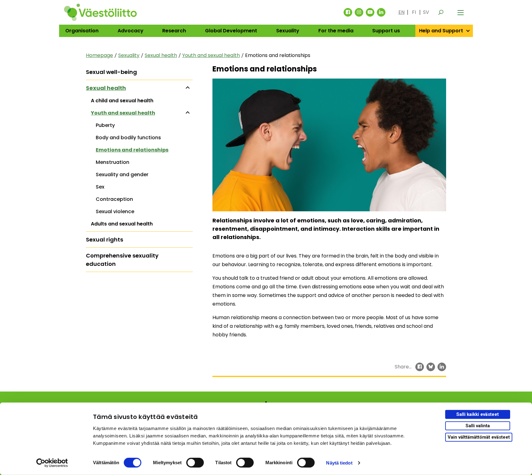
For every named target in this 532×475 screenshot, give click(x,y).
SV (426, 12)
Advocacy (130, 30)
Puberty (105, 125)
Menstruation (112, 162)
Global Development (231, 30)
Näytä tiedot (339, 462)
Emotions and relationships (132, 149)
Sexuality (287, 30)
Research (174, 30)
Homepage (99, 55)
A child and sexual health (122, 100)
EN (401, 12)
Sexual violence (115, 211)
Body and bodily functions (128, 137)
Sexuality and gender (122, 174)
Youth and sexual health (211, 55)
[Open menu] (460, 12)
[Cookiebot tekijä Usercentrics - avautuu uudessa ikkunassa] (52, 463)
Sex (100, 186)
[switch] (195, 463)
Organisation (82, 30)
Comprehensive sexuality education (122, 260)
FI (414, 12)
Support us (386, 30)
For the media (335, 30)
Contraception (114, 199)
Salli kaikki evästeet (477, 414)
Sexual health (161, 55)
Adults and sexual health (122, 223)
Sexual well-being (111, 72)
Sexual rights (104, 239)
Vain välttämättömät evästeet (479, 437)
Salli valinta (477, 425)
